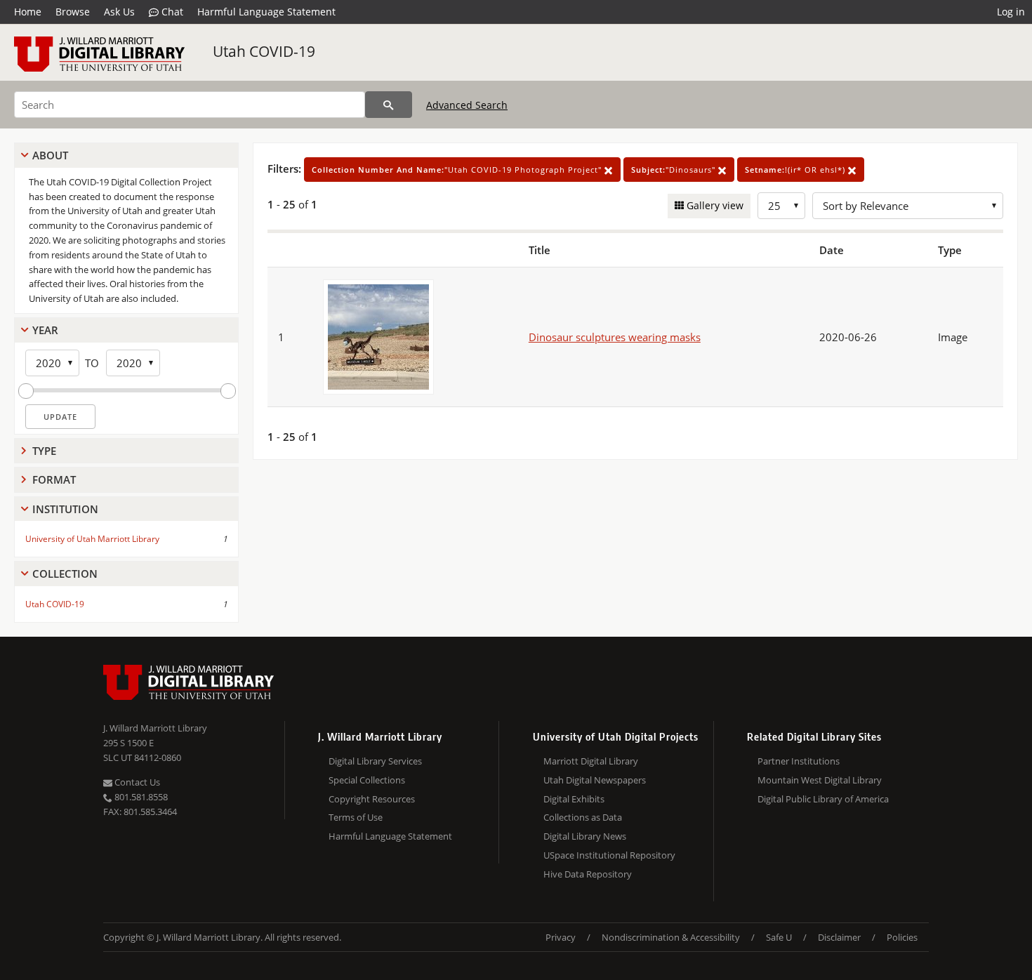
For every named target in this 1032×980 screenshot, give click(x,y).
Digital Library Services (375, 761)
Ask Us (119, 11)
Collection (65, 574)
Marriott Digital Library (590, 761)
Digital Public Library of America (823, 799)
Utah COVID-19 (264, 51)
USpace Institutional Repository (609, 855)
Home (27, 11)
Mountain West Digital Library (820, 780)
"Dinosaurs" (674, 169)
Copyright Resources (372, 799)
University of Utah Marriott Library (92, 539)
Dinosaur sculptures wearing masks (615, 337)
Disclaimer (839, 937)
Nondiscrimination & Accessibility (671, 937)
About (50, 155)
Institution (65, 509)
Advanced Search (467, 105)
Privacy (560, 937)
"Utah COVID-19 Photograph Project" (458, 169)
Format (54, 479)
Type (44, 451)
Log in (1011, 11)
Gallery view (713, 205)
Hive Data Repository (587, 874)
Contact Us (136, 782)
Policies (902, 937)
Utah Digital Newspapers (594, 780)
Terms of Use (356, 817)
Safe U (779, 937)
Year (45, 330)
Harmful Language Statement (266, 11)
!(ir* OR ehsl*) (796, 169)
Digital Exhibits (573, 799)
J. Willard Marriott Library (155, 728)
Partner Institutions (799, 761)
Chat (171, 11)
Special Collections (367, 780)
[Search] (388, 104)
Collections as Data (582, 817)
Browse (72, 11)
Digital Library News (584, 836)
